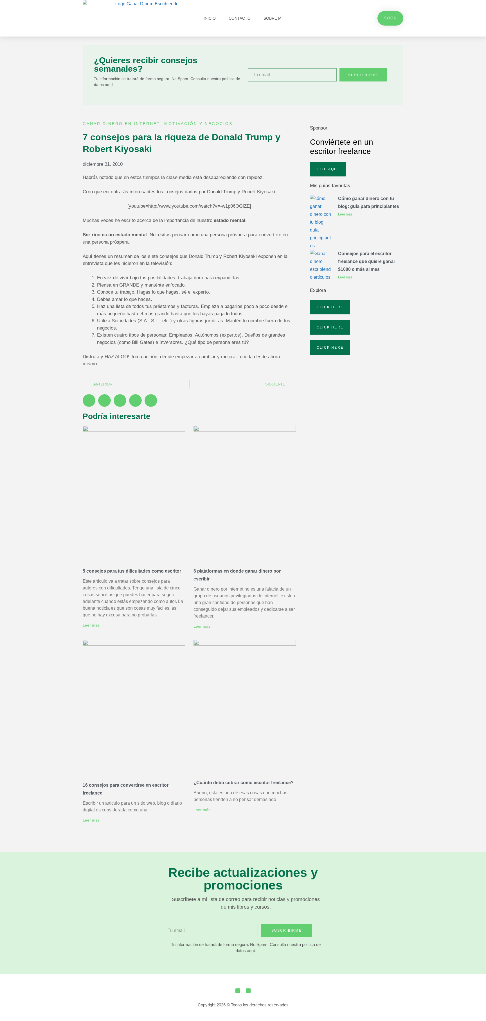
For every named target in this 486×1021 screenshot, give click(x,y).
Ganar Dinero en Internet (121, 123)
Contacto (240, 18)
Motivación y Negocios (198, 123)
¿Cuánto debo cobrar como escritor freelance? (244, 782)
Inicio (210, 18)
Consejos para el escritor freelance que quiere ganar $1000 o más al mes (366, 261)
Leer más (91, 625)
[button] (89, 400)
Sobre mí (273, 18)
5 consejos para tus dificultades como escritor (132, 571)
